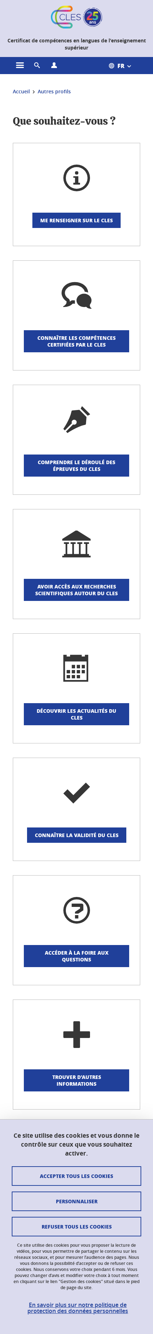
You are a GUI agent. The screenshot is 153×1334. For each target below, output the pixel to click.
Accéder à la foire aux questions (77, 956)
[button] (37, 65)
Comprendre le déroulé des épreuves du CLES (76, 465)
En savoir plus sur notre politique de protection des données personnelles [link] (77, 1308)
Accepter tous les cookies (76, 1175)
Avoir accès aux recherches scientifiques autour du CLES (76, 590)
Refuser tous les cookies (77, 1226)
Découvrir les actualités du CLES (76, 714)
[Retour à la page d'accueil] (76, 17)
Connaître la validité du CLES (76, 835)
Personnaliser (76, 1201)
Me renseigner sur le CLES (76, 220)
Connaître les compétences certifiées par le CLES (76, 341)
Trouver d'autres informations (76, 1080)
